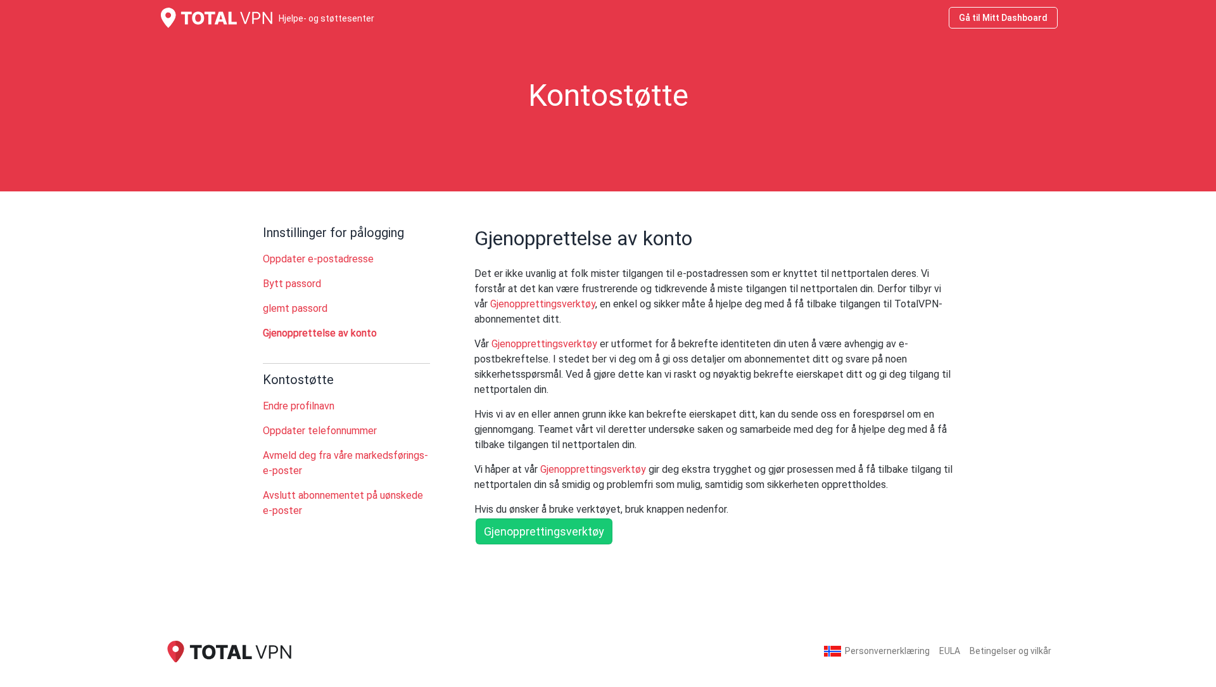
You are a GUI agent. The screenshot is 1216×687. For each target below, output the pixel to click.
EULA (949, 651)
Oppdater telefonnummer (320, 431)
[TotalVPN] (228, 651)
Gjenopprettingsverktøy (542, 304)
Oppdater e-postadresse (318, 259)
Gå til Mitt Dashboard (1003, 18)
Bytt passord (292, 284)
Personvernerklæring (887, 651)
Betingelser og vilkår (1010, 651)
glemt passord (295, 308)
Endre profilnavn (298, 406)
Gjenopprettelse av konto (320, 333)
